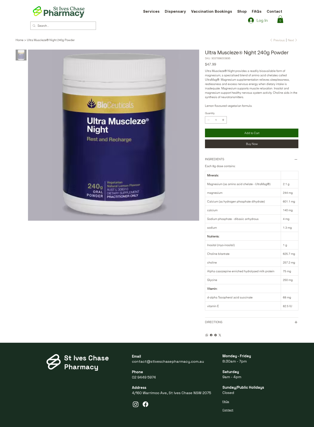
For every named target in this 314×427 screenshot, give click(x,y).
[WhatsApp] (207, 335)
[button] (280, 19)
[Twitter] (220, 335)
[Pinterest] (215, 335)
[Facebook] (211, 335)
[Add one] (223, 120)
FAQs (225, 401)
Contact (227, 410)
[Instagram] (135, 404)
